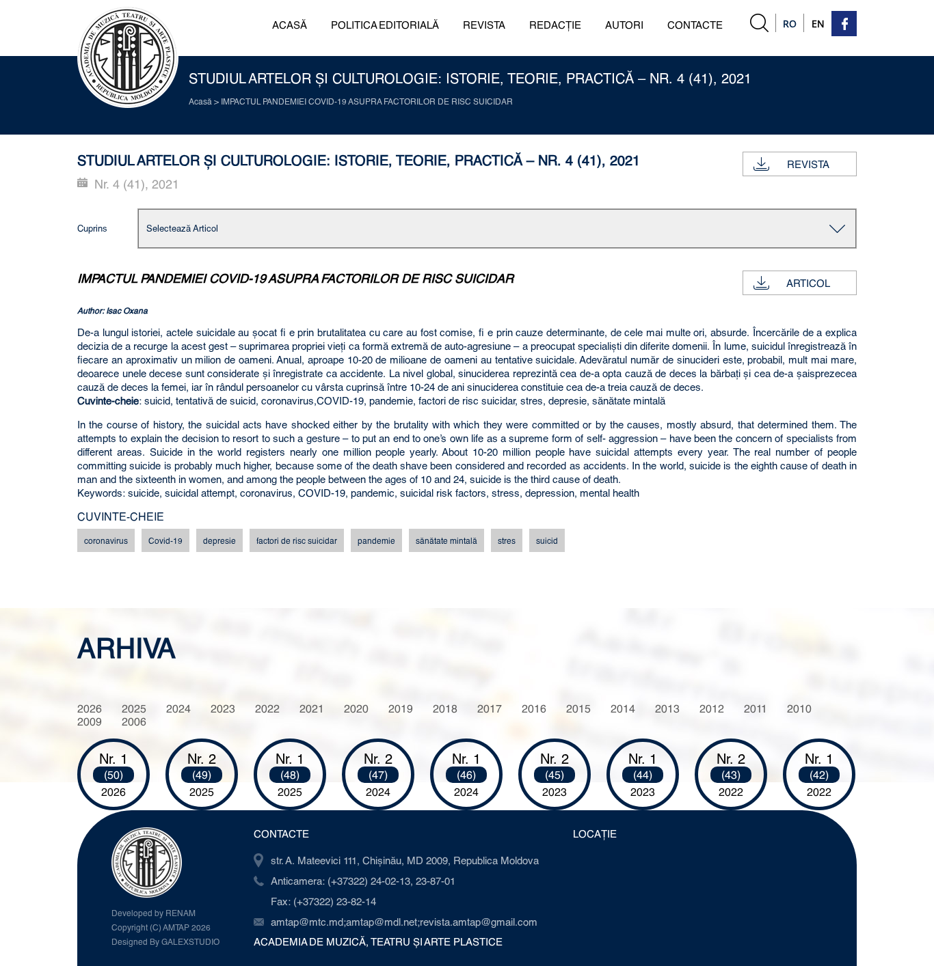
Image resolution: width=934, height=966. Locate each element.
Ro (790, 23)
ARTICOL (808, 283)
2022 (267, 708)
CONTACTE (695, 24)
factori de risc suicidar (296, 540)
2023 (223, 708)
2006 (134, 721)
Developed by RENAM (153, 912)
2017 (489, 708)
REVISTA (484, 24)
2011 (755, 708)
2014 (623, 708)
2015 (578, 708)
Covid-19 (165, 540)
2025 (134, 708)
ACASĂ (289, 24)
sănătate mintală (446, 540)
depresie (219, 540)
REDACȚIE (555, 24)
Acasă (200, 101)
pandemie (376, 540)
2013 (667, 708)
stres (507, 540)
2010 (799, 708)
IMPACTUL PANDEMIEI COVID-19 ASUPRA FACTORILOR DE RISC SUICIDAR (367, 101)
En (818, 23)
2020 (356, 708)
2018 (445, 708)
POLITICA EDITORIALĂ (385, 24)
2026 (89, 708)
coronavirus (106, 540)
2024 (178, 708)
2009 (89, 721)
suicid (547, 540)
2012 (711, 708)
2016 (534, 708)
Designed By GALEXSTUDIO (165, 941)
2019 (400, 708)
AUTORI (624, 24)
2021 (311, 708)
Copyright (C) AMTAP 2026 (161, 927)
